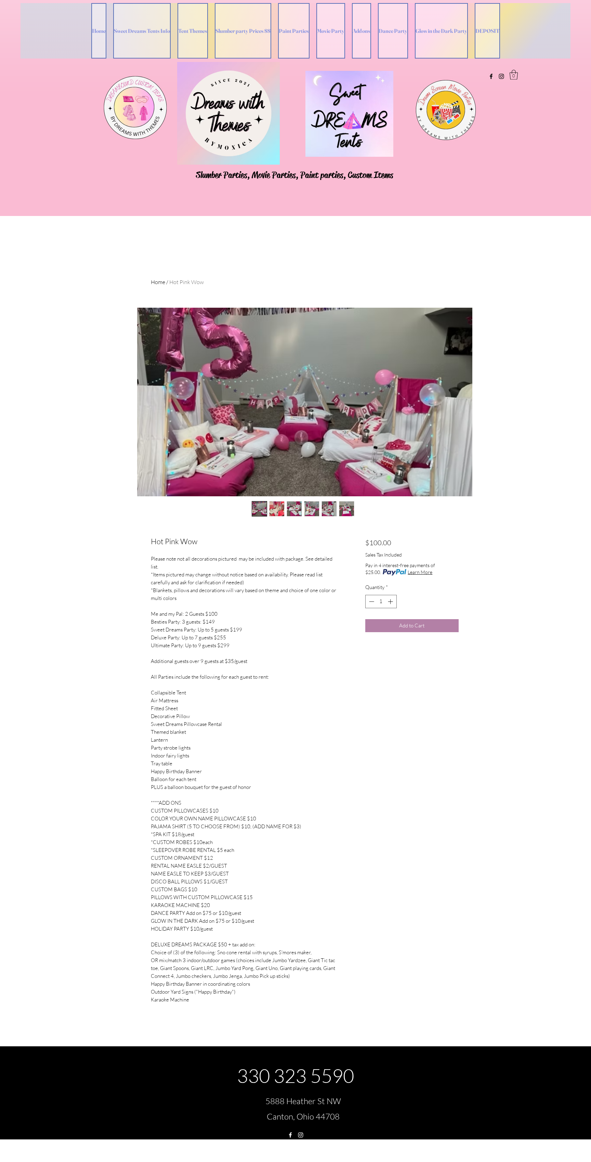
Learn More (420, 572)
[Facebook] (491, 76)
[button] (514, 75)
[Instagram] (501, 76)
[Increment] (391, 601)
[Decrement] (371, 601)
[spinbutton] (380, 601)
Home (158, 282)
